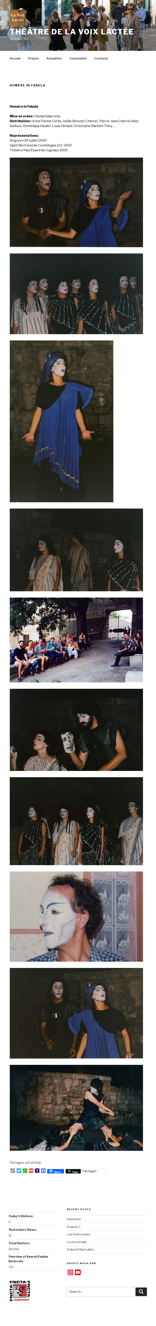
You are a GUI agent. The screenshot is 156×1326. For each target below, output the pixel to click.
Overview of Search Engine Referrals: (28, 1259)
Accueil (15, 58)
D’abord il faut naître (80, 1249)
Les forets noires (78, 1234)
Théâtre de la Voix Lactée (72, 31)
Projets (33, 58)
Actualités (54, 58)
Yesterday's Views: (23, 1229)
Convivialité (78, 58)
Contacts (101, 58)
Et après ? (73, 1226)
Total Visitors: (19, 1243)
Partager (89, 1171)
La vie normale (77, 1242)
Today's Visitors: (21, 1216)
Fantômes (74, 1219)
